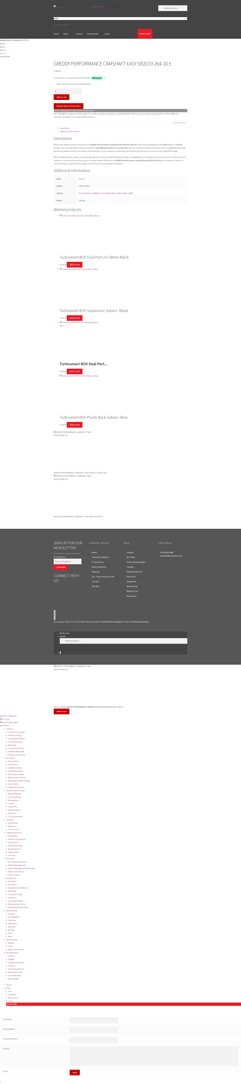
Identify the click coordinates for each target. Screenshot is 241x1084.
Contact (79, 33)
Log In (107, 33)
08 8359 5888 (145, 33)
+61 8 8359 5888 (97, 7)
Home (56, 33)
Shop (65, 33)
